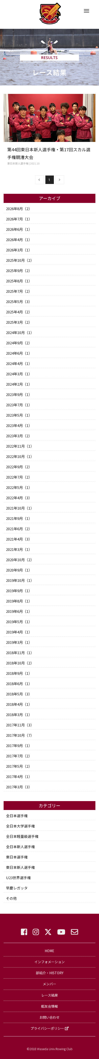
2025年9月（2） (19, 270)
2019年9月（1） (19, 590)
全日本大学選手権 (20, 825)
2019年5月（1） (19, 621)
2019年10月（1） (20, 580)
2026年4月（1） (19, 239)
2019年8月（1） (19, 600)
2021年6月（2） (19, 528)
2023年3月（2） (19, 435)
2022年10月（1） (20, 456)
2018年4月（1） (19, 704)
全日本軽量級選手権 (22, 836)
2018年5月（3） (19, 693)
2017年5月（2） (19, 766)
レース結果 (49, 995)
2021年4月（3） (19, 539)
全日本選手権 (17, 815)
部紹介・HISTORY (49, 972)
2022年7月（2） (19, 477)
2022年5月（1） (19, 487)
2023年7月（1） (19, 404)
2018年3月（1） (19, 714)
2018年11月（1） (20, 652)
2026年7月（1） (19, 218)
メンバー (49, 983)
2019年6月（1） (19, 611)
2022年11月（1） (20, 446)
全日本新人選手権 (20, 846)
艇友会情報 (49, 1006)
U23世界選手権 (18, 877)
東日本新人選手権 (20, 867)
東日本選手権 (17, 856)
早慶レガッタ (17, 887)
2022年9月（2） (19, 466)
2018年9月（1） (19, 673)
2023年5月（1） (19, 415)
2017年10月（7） (20, 735)
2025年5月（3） (19, 301)
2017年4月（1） (19, 776)
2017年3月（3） (19, 786)
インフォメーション (49, 961)
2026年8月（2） (19, 208)
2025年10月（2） (20, 260)
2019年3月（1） (19, 642)
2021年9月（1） (19, 518)
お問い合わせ (49, 1017)
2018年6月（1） (19, 683)
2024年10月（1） (20, 332)
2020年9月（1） (19, 569)
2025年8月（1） (19, 280)
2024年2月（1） (19, 384)
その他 (11, 898)
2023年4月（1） (19, 425)
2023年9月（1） (19, 394)
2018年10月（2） (20, 662)
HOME (49, 950)
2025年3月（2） (19, 322)
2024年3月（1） (19, 373)
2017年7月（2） (19, 755)
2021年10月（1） (20, 508)
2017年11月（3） (20, 724)
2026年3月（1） (19, 249)
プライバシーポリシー (48, 1028)
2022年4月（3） (19, 497)
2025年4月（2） (19, 311)
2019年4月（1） (19, 631)
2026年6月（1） (19, 229)
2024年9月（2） (19, 342)
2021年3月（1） (19, 549)
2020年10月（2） (20, 559)
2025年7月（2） (19, 291)
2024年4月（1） (19, 363)
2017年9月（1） (19, 745)
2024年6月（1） (19, 353)
